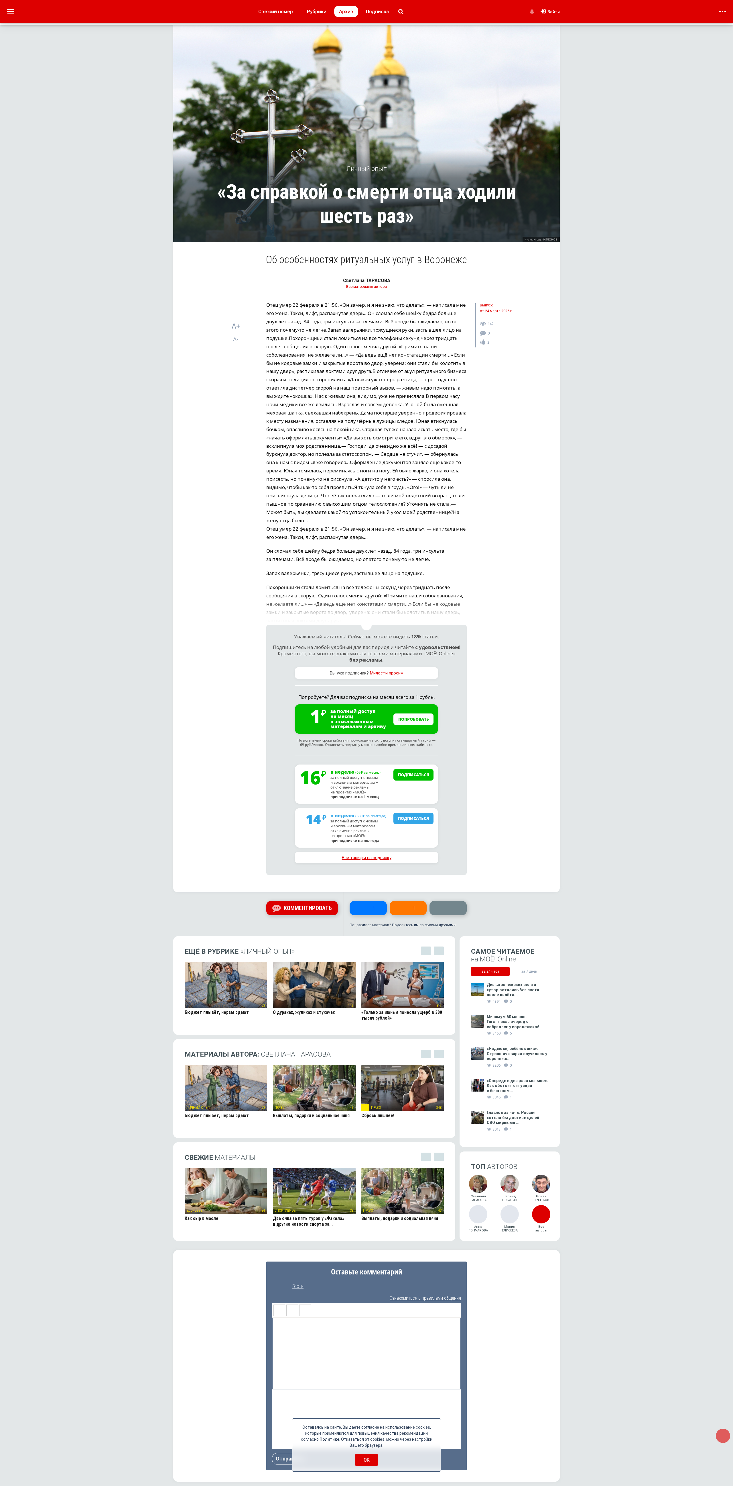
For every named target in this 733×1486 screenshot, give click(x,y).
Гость (298, 1286)
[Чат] (723, 1436)
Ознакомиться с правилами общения (425, 1298)
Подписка (377, 11)
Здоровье (194, 1211)
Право (280, 1108)
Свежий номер (275, 11)
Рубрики (316, 11)
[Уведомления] (531, 11)
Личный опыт (198, 1108)
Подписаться (413, 774)
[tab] (490, 971)
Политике (329, 1439)
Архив (346, 11)
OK (367, 1459)
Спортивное (285, 1211)
